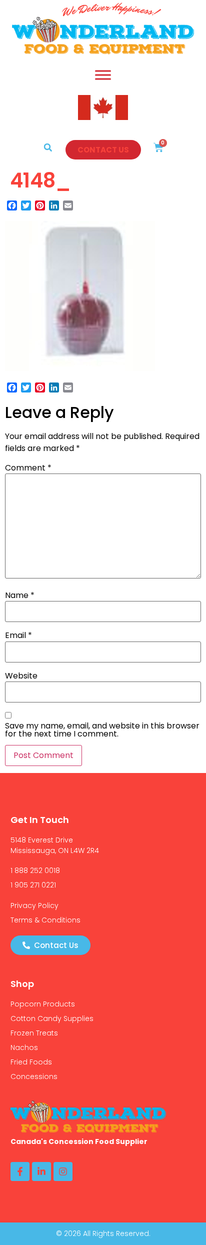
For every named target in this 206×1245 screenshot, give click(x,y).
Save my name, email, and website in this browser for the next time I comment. (102, 730)
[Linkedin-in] (41, 1171)
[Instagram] (63, 1171)
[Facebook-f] (20, 1171)
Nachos (24, 1047)
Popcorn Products (42, 1004)
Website (21, 676)
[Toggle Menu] (103, 75)
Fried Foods (31, 1062)
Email (18, 636)
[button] (48, 147)
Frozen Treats (34, 1033)
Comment (28, 468)
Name (19, 596)
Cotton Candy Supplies (52, 1019)
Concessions (34, 1077)
